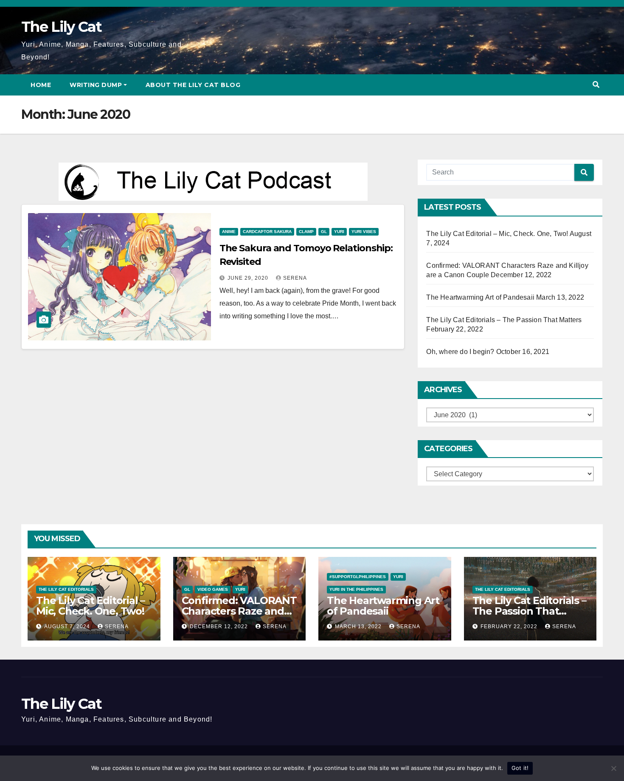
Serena (295, 278)
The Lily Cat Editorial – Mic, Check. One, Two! (497, 233)
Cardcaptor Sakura (267, 231)
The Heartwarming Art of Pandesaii (480, 297)
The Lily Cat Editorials (66, 589)
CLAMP (306, 231)
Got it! (520, 767)
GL (324, 231)
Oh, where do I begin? (460, 351)
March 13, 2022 (359, 626)
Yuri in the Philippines (356, 589)
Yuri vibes (363, 231)
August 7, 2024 (68, 626)
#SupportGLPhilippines (357, 576)
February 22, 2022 (510, 626)
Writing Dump (96, 85)
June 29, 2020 (249, 278)
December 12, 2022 (220, 626)
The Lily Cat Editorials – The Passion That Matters (504, 319)
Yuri (339, 231)
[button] (596, 84)
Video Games (212, 589)
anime (229, 231)
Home (41, 85)
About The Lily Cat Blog (193, 85)
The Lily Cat (61, 27)
